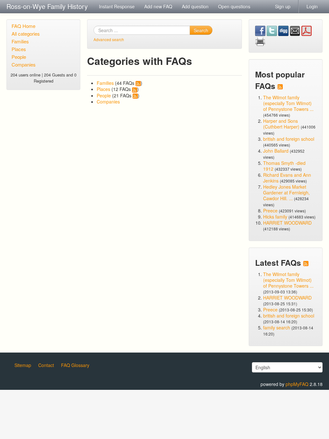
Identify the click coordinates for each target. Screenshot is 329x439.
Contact (46, 365)
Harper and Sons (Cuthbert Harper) (281, 124)
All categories (26, 33)
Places (19, 49)
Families (20, 41)
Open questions (234, 6)
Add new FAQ (158, 6)
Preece (270, 210)
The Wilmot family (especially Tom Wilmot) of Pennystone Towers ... (288, 103)
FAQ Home (23, 25)
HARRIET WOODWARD (287, 223)
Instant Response (117, 6)
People (19, 56)
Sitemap (22, 365)
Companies (24, 64)
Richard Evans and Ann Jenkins (287, 178)
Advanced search (108, 39)
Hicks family (276, 216)
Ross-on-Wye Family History (47, 6)
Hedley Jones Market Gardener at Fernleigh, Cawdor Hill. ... (286, 193)
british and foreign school (288, 139)
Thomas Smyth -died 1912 (284, 166)
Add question (195, 6)
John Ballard (276, 151)
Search (201, 30)
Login (312, 6)
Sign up (282, 6)
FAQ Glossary (75, 365)
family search (277, 327)
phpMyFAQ (297, 384)
